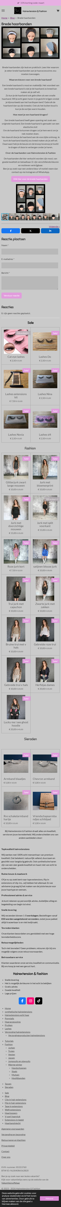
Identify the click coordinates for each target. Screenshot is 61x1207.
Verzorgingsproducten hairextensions (26, 1035)
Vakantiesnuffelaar (10, 1183)
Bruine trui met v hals (16, 646)
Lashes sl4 (45, 434)
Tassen (8, 1083)
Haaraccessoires (13, 1021)
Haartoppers (11, 1113)
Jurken (11, 1047)
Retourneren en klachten (13, 1140)
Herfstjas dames (45, 684)
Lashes (8, 1028)
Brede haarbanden (26, 17)
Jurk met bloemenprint (45, 484)
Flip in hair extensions (15, 1103)
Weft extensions (13, 1109)
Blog (12, 17)
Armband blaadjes (15, 778)
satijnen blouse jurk (45, 566)
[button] (57, 186)
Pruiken (8, 1025)
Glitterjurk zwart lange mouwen (16, 484)
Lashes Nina (45, 394)
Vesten (11, 1054)
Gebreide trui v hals (16, 684)
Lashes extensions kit (16, 396)
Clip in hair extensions (15, 1099)
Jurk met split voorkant (45, 524)
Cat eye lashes (16, 356)
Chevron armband (44, 778)
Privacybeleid (8, 1145)
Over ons (5, 1157)
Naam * (5, 245)
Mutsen (15, 1074)
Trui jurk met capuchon (16, 605)
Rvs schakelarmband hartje (16, 818)
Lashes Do (45, 356)
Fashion (9, 1044)
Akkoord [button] (49, 1198)
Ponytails (9, 1018)
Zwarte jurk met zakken (45, 605)
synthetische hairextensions (18, 1011)
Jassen (11, 1057)
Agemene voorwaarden (12, 1128)
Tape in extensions (14, 1106)
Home (4, 17)
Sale (7, 1092)
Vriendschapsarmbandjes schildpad (45, 818)
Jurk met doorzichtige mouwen (16, 526)
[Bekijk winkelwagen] (58, 10)
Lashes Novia (16, 434)
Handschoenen (19, 1068)
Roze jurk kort (16, 566)
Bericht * (5, 272)
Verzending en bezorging (13, 1134)
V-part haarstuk (12, 1116)
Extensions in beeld (14, 1119)
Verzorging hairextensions (17, 1032)
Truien (11, 1051)
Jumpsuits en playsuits (19, 1061)
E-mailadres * (7, 259)
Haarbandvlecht (13, 1123)
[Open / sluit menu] (3, 10)
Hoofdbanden (18, 1078)
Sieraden (9, 1087)
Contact (5, 1151)
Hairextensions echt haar (17, 1015)
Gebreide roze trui (45, 644)
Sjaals (14, 1071)
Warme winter (15, 1064)
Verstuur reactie (11, 295)
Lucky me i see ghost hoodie (16, 724)
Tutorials (9, 1041)
